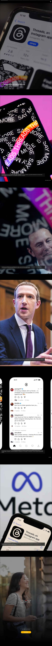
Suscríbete (26, 632)
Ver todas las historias (26, 629)
